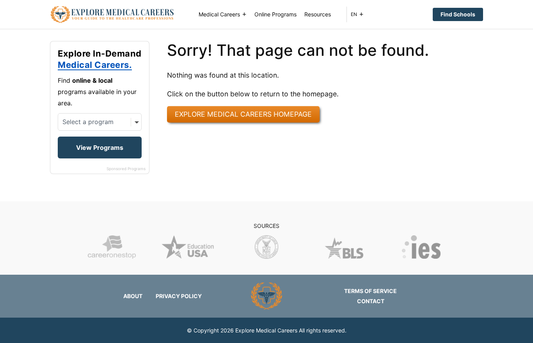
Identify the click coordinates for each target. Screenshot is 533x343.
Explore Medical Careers (266, 330)
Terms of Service (370, 291)
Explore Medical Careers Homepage (243, 114)
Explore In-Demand (100, 59)
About (132, 296)
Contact (370, 301)
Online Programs (275, 14)
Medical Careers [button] (219, 14)
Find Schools (458, 14)
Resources (317, 14)
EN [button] (354, 14)
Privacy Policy (179, 296)
